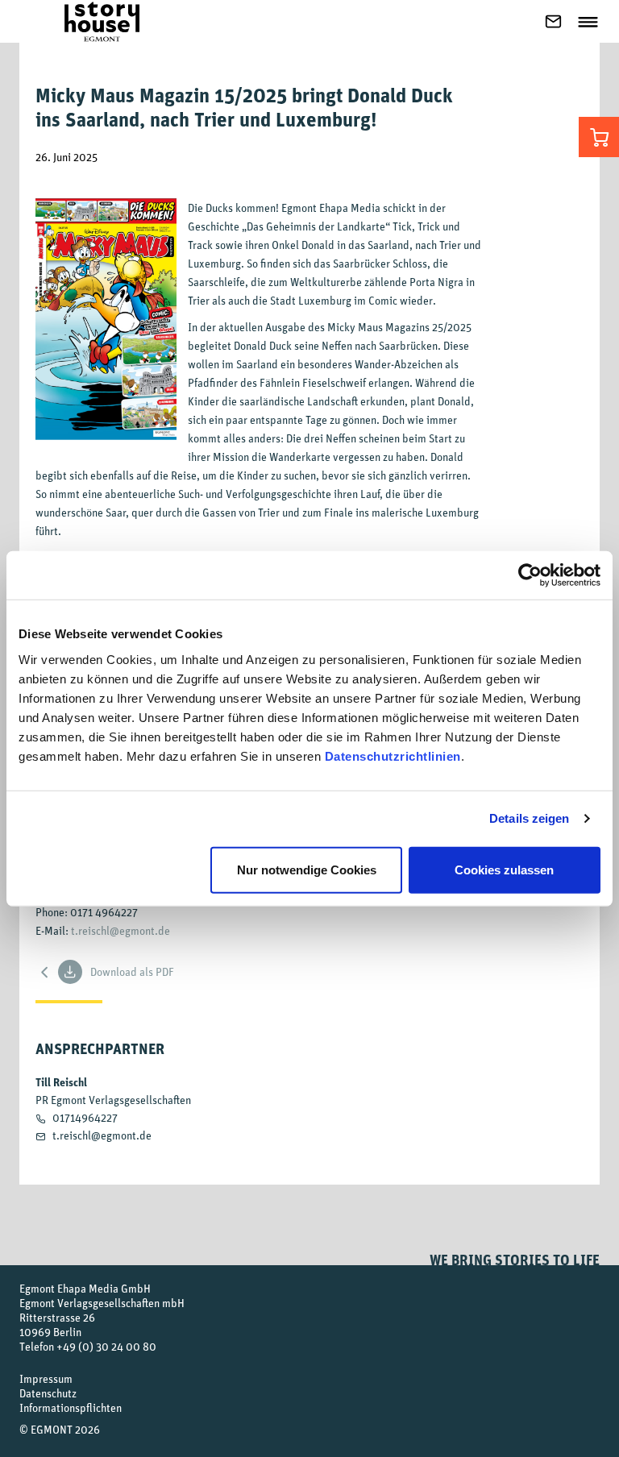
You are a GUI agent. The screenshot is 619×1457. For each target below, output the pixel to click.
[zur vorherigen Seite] (45, 971)
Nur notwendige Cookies (306, 869)
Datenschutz (48, 1393)
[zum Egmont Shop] (599, 137)
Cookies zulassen (504, 869)
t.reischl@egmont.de (120, 930)
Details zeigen (529, 818)
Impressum (46, 1378)
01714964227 (85, 1117)
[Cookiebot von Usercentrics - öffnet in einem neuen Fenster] (529, 575)
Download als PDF (132, 971)
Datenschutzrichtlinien (393, 755)
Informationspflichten (70, 1407)
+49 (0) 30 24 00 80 (106, 1346)
